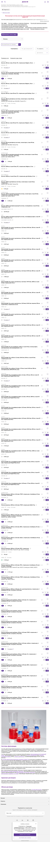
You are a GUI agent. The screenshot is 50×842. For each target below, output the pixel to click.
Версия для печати (25, 840)
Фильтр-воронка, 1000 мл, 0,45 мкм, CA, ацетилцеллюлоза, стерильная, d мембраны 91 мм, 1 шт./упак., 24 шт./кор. (20, 590)
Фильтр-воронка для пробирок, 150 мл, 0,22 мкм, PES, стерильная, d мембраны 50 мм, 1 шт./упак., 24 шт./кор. (19, 622)
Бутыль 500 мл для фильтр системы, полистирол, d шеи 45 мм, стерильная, (17, 143)
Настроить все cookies (25, 837)
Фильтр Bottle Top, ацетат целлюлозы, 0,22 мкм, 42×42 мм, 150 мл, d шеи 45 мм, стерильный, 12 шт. (20, 239)
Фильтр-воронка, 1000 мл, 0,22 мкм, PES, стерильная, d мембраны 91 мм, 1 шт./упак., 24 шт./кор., (20, 565)
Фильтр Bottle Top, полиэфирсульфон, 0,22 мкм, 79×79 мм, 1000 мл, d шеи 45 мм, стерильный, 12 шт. (20, 451)
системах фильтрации (7, 759)
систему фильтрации (36, 789)
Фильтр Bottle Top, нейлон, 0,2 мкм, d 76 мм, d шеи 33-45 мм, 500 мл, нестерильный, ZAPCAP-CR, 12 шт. (18, 369)
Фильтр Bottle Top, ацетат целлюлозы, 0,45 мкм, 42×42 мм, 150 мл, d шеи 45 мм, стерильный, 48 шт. (20, 293)
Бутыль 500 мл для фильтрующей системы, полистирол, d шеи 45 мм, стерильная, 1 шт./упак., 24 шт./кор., (19, 155)
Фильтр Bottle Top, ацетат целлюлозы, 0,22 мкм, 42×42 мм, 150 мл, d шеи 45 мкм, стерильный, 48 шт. (20, 228)
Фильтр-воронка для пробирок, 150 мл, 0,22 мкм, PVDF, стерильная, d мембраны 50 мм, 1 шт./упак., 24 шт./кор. (19, 633)
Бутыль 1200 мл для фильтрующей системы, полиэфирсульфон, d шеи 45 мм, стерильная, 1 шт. (20, 217)
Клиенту (3, 801)
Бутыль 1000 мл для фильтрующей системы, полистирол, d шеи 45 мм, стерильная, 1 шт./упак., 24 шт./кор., (19, 194)
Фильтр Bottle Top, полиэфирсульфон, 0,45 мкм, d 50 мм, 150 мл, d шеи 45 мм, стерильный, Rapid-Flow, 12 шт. (20, 473)
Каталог (3, 798)
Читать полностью (44, 21)
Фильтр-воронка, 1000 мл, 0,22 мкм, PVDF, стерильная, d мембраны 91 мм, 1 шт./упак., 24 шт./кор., (20, 577)
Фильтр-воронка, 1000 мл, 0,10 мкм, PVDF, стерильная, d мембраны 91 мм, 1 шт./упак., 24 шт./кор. (20, 495)
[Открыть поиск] (5, 2)
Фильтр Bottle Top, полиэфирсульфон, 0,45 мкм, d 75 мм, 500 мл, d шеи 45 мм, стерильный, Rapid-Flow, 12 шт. (20, 484)
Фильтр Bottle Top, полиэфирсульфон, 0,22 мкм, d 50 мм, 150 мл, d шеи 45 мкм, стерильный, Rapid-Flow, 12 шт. (20, 462)
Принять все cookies (25, 834)
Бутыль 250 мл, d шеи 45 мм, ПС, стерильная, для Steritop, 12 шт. (18, 93)
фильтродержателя (35, 754)
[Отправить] (42, 813)
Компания (3, 804)
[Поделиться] (36, 63)
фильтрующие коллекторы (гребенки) (26, 772)
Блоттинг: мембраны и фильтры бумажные (18, 23)
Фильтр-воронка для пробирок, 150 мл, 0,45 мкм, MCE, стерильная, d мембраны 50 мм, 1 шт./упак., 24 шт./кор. (19, 665)
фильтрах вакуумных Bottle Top (21, 759)
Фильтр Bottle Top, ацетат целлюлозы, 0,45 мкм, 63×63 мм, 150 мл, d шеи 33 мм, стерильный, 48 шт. (20, 315)
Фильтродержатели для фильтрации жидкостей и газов (14, 26)
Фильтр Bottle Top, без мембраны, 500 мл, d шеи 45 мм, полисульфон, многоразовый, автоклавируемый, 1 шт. (19, 347)
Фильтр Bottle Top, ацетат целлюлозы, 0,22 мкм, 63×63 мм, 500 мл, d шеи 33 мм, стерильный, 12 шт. (20, 260)
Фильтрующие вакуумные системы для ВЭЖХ (12, 27)
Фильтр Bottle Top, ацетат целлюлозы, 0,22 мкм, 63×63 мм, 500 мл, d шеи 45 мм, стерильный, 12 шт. (20, 271)
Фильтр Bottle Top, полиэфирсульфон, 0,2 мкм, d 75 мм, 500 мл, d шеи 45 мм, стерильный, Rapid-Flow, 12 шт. (20, 386)
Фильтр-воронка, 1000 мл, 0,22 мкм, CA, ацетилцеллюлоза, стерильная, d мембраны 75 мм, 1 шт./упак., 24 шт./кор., (20, 515)
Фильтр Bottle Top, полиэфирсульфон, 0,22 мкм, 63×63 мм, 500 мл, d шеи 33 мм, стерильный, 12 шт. (20, 430)
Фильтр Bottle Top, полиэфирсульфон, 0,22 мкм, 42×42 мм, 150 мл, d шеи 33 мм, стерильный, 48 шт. (20, 408)
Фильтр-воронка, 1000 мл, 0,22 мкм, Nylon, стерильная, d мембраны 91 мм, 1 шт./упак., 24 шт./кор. (20, 538)
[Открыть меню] (2, 2)
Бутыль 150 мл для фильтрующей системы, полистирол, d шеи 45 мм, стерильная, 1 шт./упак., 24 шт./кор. (19, 73)
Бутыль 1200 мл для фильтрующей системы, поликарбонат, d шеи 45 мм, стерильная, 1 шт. (20, 206)
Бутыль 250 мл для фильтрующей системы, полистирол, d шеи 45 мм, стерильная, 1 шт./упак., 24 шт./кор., (19, 111)
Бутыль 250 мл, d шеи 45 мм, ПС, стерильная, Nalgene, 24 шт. (17, 83)
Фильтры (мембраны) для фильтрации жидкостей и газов (15, 29)
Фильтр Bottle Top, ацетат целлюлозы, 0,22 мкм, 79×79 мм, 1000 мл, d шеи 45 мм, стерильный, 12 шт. (20, 282)
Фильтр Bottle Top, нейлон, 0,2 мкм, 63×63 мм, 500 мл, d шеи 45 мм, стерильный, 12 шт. (18, 358)
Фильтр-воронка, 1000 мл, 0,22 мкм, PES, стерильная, (15, 548)
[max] (33, 820)
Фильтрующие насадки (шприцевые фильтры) (36, 27)
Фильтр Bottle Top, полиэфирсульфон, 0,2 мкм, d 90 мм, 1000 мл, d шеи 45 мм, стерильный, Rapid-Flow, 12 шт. (20, 397)
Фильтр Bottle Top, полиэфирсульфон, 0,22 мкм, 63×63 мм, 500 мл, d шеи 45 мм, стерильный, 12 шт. (20, 440)
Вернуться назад (6, 12)
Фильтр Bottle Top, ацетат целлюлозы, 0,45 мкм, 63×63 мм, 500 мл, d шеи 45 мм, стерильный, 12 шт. (20, 336)
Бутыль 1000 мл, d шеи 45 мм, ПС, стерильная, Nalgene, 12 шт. (17, 166)
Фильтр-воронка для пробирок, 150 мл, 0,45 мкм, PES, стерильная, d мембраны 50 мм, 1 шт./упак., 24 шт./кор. (19, 676)
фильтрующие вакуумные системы (9, 773)
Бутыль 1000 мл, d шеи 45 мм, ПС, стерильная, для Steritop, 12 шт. (18, 176)
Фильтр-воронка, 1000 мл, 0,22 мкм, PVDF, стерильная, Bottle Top (18, 505)
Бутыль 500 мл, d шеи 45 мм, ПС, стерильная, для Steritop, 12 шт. (18, 132)
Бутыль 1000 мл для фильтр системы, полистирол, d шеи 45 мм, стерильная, (18, 182)
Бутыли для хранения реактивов (38, 23)
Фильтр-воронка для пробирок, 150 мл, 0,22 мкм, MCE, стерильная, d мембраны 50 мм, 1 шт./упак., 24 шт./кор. (19, 611)
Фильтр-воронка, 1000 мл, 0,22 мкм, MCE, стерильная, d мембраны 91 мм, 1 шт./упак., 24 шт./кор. (20, 527)
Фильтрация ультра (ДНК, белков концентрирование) (14, 24)
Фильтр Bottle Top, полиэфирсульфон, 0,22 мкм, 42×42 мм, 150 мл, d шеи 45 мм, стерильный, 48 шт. (20, 419)
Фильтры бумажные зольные (37, 29)
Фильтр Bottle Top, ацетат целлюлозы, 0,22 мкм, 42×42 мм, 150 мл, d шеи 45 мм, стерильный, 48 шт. (20, 250)
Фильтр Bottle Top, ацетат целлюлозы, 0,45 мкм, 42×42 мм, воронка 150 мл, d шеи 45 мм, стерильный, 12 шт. (20, 304)
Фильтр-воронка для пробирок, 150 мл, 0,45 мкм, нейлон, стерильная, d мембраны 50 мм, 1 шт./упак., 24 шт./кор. (19, 698)
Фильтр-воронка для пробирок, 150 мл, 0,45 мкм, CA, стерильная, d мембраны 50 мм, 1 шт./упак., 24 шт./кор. (18, 655)
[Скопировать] (34, 63)
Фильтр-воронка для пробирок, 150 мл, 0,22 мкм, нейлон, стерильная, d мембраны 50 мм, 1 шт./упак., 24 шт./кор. (19, 644)
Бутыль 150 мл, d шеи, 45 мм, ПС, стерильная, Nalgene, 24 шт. (17, 62)
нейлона (41, 755)
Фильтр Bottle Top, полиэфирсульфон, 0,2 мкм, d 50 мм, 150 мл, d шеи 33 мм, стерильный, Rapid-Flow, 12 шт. (20, 375)
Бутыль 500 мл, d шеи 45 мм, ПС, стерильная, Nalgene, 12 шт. (17, 122)
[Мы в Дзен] (28, 820)
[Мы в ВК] (22, 820)
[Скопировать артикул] (6, 65)
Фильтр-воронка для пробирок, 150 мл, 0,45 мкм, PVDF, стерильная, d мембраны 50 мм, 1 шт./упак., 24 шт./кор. (19, 687)
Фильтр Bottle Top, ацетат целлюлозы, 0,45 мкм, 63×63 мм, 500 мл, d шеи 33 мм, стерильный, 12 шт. (20, 325)
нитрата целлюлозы (19, 756)
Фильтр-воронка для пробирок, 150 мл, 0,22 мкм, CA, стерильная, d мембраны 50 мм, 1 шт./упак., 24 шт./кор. (18, 600)
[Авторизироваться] (45, 2)
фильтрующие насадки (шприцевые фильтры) (12, 771)
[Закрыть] (36, 824)
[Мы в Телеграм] (17, 820)
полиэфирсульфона (6, 756)
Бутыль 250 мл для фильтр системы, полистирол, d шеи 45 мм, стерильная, (17, 99)
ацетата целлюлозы (32, 755)
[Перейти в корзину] (48, 2)
